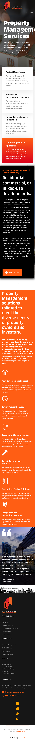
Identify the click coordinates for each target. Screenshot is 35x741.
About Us (5, 622)
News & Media (6, 635)
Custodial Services (7, 648)
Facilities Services (7, 654)
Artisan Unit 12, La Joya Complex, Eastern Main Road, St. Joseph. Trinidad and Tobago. (8, 669)
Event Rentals (6, 651)
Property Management (9, 645)
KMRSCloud (21, 731)
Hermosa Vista (6, 631)
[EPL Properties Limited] (15, 6)
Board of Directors (7, 625)
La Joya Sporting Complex (10, 628)
